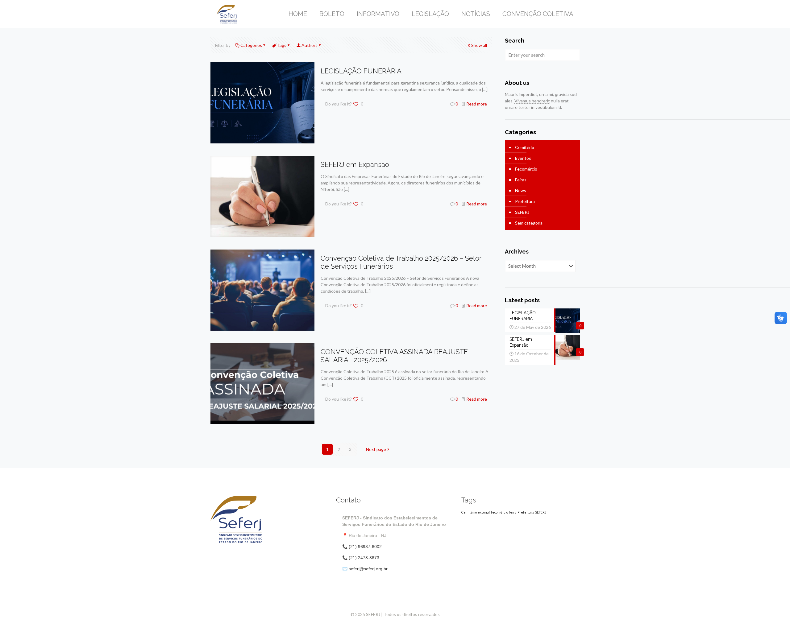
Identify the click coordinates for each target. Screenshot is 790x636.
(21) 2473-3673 (364, 557)
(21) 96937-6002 (365, 546)
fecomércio (499, 512)
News (520, 190)
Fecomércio (526, 168)
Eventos (523, 158)
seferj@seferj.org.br (368, 568)
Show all (479, 45)
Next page (376, 449)
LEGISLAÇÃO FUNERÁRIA (361, 71)
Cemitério (524, 147)
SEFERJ (522, 212)
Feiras (520, 179)
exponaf (484, 512)
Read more (476, 103)
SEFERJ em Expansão (355, 164)
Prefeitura (525, 201)
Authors (309, 45)
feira (513, 512)
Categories (251, 45)
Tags (281, 45)
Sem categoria (529, 222)
